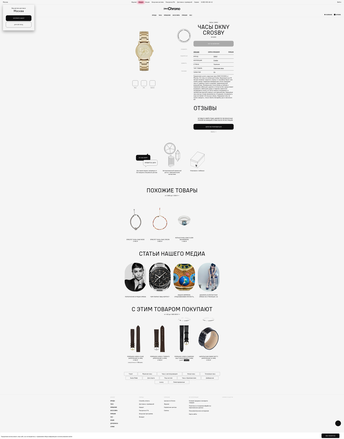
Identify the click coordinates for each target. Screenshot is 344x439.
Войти (339, 2)
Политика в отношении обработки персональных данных (200, 406)
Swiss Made (134, 378)
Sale (190, 15)
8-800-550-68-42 (207, 2)
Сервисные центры (170, 407)
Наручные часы (219, 68)
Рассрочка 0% (170, 2)
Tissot (131, 374)
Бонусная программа (146, 414)
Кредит (141, 407)
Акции (147, 2)
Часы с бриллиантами (189, 378)
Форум (141, 2)
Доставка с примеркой (184, 2)
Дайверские (210, 378)
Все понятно (330, 436)
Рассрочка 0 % (144, 410)
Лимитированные (179, 382)
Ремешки (184, 15)
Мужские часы (147, 374)
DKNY (215, 56)
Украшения (167, 15)
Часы (160, 15)
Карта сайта (193, 414)
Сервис (196, 2)
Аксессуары (176, 15)
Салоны (166, 410)
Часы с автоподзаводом (169, 374)
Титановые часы (210, 374)
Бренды (154, 15)
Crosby (216, 60)
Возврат (141, 417)
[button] (6, 2)
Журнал (134, 2)
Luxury (161, 382)
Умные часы (191, 374)
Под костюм (168, 378)
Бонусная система (157, 2)
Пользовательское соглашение (199, 411)
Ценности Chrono (169, 401)
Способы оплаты (144, 401)
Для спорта (151, 378)
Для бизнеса (114, 423)
